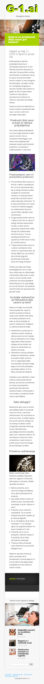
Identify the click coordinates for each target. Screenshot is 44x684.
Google (11, 588)
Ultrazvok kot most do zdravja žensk (20, 616)
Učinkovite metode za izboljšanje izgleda (23, 652)
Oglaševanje (17, 674)
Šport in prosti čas (21, 55)
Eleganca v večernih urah (25, 642)
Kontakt (8, 674)
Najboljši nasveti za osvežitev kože (26, 632)
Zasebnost (28, 674)
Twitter (19, 588)
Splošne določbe (11, 676)
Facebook (15, 588)
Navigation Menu (23, 16)
